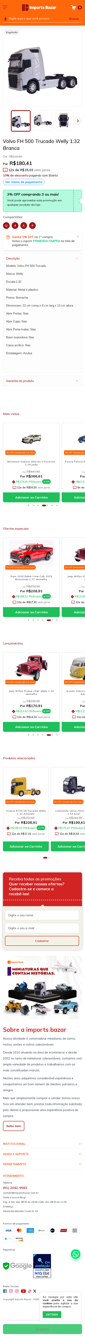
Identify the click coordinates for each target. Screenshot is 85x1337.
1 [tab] (30, 507)
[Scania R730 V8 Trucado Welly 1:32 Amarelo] (25, 785)
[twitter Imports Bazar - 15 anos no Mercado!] (35, 1291)
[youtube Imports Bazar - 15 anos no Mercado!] (23, 1291)
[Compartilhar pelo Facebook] (15, 225)
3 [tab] (39, 507)
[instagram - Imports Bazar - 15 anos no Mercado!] (17, 1291)
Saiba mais (13, 1126)
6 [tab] (54, 507)
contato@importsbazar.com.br (21, 1192)
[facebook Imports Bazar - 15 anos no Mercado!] (5, 1291)
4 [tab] (44, 507)
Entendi (52, 1314)
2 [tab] (35, 507)
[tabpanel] (32, 463)
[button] (78, 121)
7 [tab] (58, 507)
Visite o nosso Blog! (14, 1197)
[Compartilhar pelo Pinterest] (32, 225)
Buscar (74, 18)
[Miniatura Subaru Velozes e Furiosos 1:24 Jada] (31, 438)
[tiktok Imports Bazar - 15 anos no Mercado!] (29, 1291)
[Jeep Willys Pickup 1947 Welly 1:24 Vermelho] (31, 553)
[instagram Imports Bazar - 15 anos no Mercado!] (11, 1291)
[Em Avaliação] (42, 1266)
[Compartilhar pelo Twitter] (23, 225)
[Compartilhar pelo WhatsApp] (6, 225)
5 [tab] (49, 507)
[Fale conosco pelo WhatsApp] (75, 1254)
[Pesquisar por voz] (5, 18)
